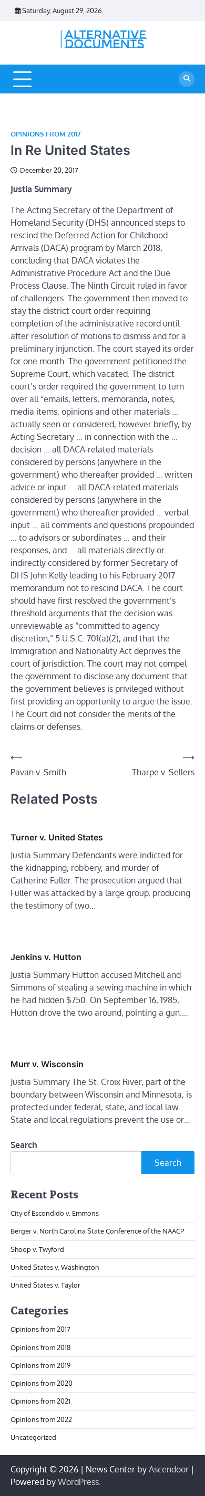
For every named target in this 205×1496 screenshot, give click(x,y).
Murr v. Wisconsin (47, 1064)
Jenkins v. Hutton (46, 957)
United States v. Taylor (45, 1285)
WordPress (78, 1482)
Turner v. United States (57, 837)
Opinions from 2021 (40, 1401)
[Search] (186, 79)
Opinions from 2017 (46, 134)
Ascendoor (169, 1469)
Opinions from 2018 (41, 1347)
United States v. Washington (55, 1267)
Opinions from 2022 (41, 1419)
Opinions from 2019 (40, 1365)
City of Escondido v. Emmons (55, 1213)
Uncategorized (33, 1437)
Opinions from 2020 (42, 1383)
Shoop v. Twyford (37, 1249)
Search (24, 1145)
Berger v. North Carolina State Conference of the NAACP (97, 1231)
